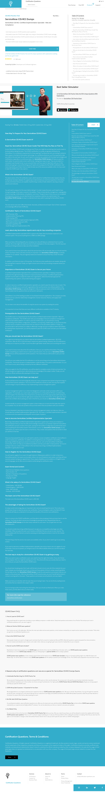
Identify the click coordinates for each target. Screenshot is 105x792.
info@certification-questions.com (86, 776)
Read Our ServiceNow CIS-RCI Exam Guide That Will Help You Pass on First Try (85, 30)
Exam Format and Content (80, 63)
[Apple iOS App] (62, 111)
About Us (47, 776)
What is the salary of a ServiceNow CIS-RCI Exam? (86, 66)
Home (6, 8)
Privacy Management (66, 781)
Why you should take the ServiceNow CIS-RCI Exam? (84, 51)
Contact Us (32, 778)
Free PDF (81, 5)
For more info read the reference (81, 79)
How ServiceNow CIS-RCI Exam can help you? (85, 54)
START (93, 125)
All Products (32, 776)
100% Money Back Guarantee (65, 104)
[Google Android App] (73, 111)
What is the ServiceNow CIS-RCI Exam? (83, 34)
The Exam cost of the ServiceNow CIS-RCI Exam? (85, 68)
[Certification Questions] (11, 7)
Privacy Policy (64, 778)
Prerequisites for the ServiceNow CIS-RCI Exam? (85, 47)
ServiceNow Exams (13, 8)
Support (97, 5)
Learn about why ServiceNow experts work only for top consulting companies (85, 40)
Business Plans (33, 780)
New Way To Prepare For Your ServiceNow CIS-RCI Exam (85, 24)
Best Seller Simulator (67, 87)
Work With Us (48, 780)
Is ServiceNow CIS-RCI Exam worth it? (83, 27)
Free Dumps (72, 5)
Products (89, 5)
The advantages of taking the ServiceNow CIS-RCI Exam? (85, 72)
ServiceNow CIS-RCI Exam (14, 597)
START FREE (32, 49)
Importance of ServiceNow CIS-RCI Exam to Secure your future (84, 44)
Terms (9, 757)
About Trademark (65, 783)
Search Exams (31, 4)
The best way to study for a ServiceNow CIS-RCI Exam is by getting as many (85, 76)
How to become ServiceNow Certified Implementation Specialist (82, 57)
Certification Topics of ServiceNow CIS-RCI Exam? (86, 36)
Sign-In (102, 1)
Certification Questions (33, 1)
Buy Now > (56, 15)
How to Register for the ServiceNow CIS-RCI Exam (86, 61)
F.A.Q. (46, 778)
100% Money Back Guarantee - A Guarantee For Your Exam (22, 687)
